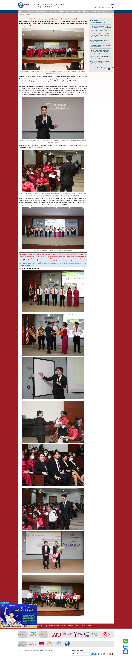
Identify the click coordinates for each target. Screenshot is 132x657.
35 (103, 67)
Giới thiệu (30, 11)
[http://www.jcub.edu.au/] (102, 634)
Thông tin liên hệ (74, 625)
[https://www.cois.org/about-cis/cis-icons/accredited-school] (33, 634)
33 (99, 67)
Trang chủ (22, 11)
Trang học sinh (76, 11)
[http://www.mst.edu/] (57, 634)
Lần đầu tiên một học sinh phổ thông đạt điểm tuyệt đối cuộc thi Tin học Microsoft (100, 35)
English (110, 4)
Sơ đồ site (86, 625)
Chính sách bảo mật (56, 625)
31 (95, 67)
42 (117, 67)
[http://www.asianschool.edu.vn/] (67, 643)
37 (107, 67)
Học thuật (52, 11)
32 (97, 67)
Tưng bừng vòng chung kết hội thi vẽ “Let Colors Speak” (100, 46)
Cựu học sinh (95, 11)
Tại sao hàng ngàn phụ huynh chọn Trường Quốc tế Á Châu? (100, 41)
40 (114, 67)
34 (101, 67)
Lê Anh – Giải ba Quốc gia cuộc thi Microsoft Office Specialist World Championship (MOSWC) (100, 51)
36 (105, 67)
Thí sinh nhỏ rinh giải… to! (98, 22)
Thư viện (104, 11)
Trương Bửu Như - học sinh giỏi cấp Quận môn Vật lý (100, 57)
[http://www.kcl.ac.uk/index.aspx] (76, 634)
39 (112, 67)
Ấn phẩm (86, 11)
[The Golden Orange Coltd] (32, 643)
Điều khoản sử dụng (38, 625)
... (93, 67)
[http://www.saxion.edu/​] (65, 634)
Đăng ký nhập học (42, 11)
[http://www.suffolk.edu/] (89, 634)
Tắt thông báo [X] (5, 602)
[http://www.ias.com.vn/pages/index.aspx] (50, 643)
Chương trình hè (63, 11)
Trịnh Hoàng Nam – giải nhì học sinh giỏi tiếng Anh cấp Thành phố (100, 62)
